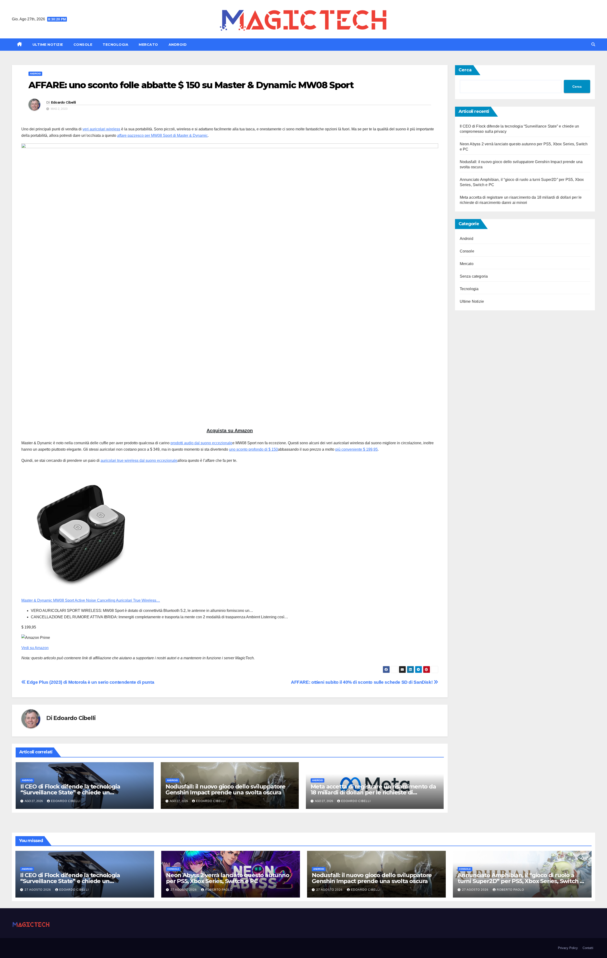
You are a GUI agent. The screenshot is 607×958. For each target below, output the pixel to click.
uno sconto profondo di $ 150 (253, 449)
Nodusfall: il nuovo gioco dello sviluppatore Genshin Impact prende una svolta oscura (225, 789)
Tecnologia (115, 44)
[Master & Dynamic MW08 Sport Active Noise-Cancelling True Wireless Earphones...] (80, 534)
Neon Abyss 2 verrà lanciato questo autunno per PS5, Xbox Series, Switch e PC (227, 878)
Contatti (588, 948)
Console (83, 44)
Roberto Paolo (218, 889)
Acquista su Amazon (230, 430)
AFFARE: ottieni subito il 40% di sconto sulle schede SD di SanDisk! (362, 682)
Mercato (148, 44)
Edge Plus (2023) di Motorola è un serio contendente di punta (90, 682)
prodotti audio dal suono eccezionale (201, 443)
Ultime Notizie (47, 44)
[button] (593, 44)
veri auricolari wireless (101, 129)
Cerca (465, 70)
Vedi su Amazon (35, 648)
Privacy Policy (568, 948)
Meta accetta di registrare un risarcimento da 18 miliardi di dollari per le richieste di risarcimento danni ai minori (373, 792)
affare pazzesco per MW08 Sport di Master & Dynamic (162, 135)
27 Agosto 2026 (38, 889)
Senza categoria (474, 276)
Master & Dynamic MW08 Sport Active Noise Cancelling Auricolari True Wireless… (90, 600)
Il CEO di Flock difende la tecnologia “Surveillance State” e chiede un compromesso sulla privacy (70, 792)
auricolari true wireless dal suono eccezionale (139, 460)
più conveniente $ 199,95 (356, 449)
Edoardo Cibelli (63, 102)
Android (178, 44)
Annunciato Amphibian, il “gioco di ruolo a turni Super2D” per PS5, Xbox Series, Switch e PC (520, 881)
